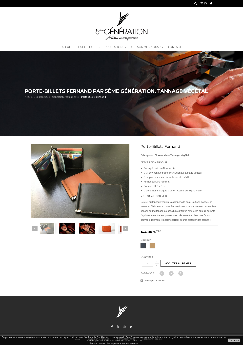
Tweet (171, 273)
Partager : (148, 273)
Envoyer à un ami (155, 280)
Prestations (115, 47)
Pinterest (180, 273)
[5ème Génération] (121, 26)
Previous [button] (35, 228)
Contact (174, 47)
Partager (162, 273)
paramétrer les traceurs (125, 343)
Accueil (67, 47)
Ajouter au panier (178, 263)
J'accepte (234, 340)
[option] (47, 228)
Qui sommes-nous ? (146, 47)
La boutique (88, 47)
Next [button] (125, 228)
